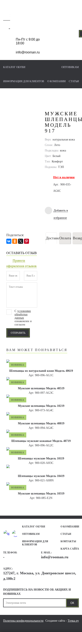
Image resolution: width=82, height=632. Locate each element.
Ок (72, 603)
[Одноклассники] (14, 241)
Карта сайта (70, 548)
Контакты (68, 541)
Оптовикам (70, 67)
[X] (20, 241)
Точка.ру (73, 620)
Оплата (64, 238)
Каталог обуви (14, 67)
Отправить (18, 332)
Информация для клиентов (23, 81)
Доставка (51, 238)
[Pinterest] (26, 241)
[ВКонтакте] (8, 241)
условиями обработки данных (23, 314)
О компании (56, 81)
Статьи (74, 81)
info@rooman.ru (28, 52)
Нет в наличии (64, 177)
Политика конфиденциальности (23, 620)
